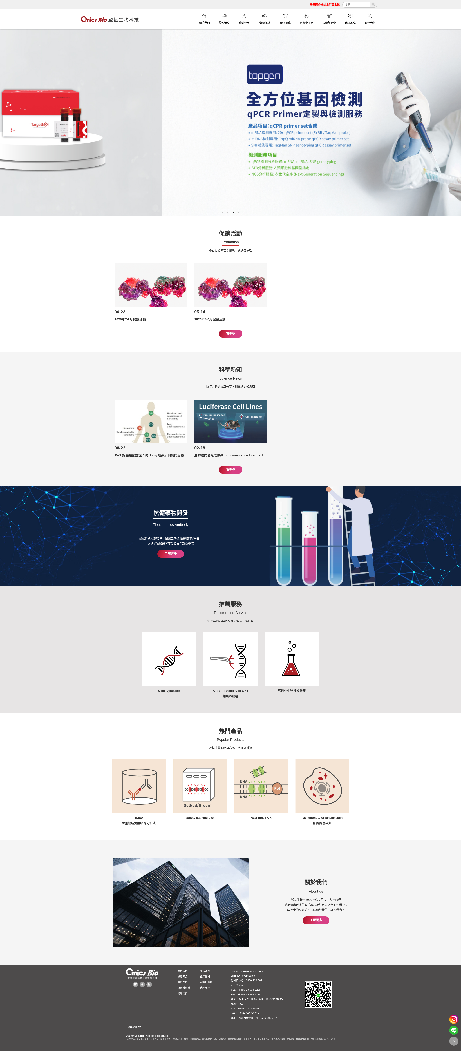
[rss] (149, 984)
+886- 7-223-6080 (248, 1008)
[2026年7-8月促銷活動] (151, 285)
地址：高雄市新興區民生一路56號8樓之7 (254, 1017)
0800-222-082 (254, 980)
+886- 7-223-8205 (248, 1013)
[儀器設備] (285, 16)
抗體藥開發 (184, 987)
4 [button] (238, 212)
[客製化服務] (306, 16)
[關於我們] (204, 16)
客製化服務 (206, 982)
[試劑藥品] (244, 16)
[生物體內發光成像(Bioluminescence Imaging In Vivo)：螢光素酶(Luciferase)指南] (230, 421)
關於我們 (183, 971)
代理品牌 (205, 987)
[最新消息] (224, 16)
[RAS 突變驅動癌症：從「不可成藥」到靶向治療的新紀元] (151, 421)
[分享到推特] (135, 984)
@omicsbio (248, 975)
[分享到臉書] (142, 984)
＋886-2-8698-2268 (249, 989)
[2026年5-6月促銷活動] (230, 285)
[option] (230, 122)
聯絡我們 (183, 993)
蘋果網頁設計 (134, 1027)
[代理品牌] (350, 16)
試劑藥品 (183, 976)
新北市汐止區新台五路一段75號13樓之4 (260, 999)
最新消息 (205, 971)
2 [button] (228, 212)
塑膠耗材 (205, 976)
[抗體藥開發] (329, 16)
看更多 (230, 333)
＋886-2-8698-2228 (249, 994)
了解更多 (171, 553)
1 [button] (222, 212)
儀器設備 (183, 982)
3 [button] (233, 212)
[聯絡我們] (370, 16)
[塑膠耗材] (264, 16)
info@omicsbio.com (252, 971)
